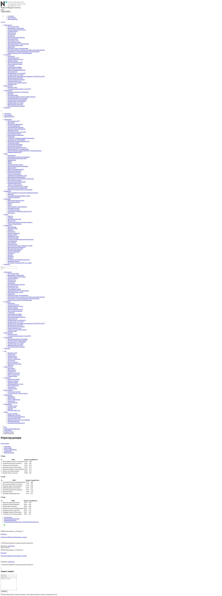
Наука (6, 154)
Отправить (4, 591)
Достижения (11, 360)
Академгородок (12, 241)
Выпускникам (8, 86)
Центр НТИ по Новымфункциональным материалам (16, 181)
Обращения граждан (10, 520)
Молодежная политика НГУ (16, 200)
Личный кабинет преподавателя (17, 100)
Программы (11, 122)
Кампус (10, 203)
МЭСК (10, 163)
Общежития (11, 47)
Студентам (11, 16)
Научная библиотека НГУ (15, 62)
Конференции (12, 160)
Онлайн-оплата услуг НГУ (16, 75)
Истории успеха (12, 87)
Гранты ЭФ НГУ (13, 413)
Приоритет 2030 (12, 228)
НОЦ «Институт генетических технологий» (21, 178)
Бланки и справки (13, 381)
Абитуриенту (8, 25)
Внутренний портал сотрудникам (17, 98)
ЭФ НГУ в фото (12, 357)
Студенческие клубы (14, 210)
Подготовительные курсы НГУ (17, 132)
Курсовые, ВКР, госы (14, 410)
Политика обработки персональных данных (14, 537)
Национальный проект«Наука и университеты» (15, 184)
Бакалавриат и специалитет (16, 28)
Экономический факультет (12, 429)
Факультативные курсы (15, 81)
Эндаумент (11, 253)
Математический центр (15, 171)
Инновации (7, 191)
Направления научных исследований (19, 157)
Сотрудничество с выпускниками (18, 393)
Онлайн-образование (14, 125)
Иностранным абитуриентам (16, 37)
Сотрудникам (12, 17)
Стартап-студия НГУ (14, 197)
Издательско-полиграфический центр (19, 259)
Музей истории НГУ (14, 252)
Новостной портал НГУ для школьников (20, 53)
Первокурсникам (13, 61)
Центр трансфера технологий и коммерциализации (23, 192)
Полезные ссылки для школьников (18, 48)
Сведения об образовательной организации (20, 239)
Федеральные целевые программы (18, 166)
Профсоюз (11, 256)
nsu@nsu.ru (11, 546)
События (10, 217)
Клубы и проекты (13, 362)
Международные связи (14, 363)
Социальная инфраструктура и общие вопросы (21, 96)
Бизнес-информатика (14, 399)
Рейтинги (10, 230)
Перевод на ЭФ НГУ (14, 373)
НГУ (5, 427)
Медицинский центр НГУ (15, 78)
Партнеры (7, 107)
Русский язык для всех (14, 133)
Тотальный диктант (13, 208)
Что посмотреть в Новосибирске (17, 206)
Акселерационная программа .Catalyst (19, 196)
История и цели (12, 353)
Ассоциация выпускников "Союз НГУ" (19, 89)
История (10, 258)
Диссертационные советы (15, 164)
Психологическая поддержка (16, 79)
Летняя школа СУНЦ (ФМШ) (16, 139)
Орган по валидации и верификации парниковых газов (17, 174)
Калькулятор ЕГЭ (13, 39)
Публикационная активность (16, 416)
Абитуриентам (8, 367)
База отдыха (11, 213)
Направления (8, 395)
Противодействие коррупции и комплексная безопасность (21, 522)
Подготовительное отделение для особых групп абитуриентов (26, 50)
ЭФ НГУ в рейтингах (14, 359)
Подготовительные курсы (15, 45)
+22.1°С (3, 22)
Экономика (11, 396)
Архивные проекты (13, 261)
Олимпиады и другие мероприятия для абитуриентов (23, 51)
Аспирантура (12, 34)
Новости (10, 216)
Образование (8, 119)
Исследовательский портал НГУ (17, 158)
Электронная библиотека (15, 144)
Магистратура (12, 33)
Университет (8, 225)
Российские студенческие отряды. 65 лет (20, 211)
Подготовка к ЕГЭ (13, 40)
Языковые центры (13, 130)
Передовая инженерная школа (16, 177)
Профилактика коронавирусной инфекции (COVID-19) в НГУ (26, 76)
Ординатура (11, 36)
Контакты (7, 264)
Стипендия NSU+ (13, 31)
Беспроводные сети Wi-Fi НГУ (17, 73)
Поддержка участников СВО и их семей (19, 263)
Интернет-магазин (13, 238)
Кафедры (10, 409)
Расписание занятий (14, 379)
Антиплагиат (12, 387)
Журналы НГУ (12, 168)
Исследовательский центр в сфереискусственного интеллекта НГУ (18, 187)
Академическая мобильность (16, 423)
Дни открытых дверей (14, 42)
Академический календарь (15, 127)
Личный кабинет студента (15, 59)
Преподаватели (12, 356)
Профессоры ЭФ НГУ (14, 415)
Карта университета (14, 374)
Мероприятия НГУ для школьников (18, 43)
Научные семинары (13, 421)
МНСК (10, 161)
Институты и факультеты (15, 124)
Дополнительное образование (16, 129)
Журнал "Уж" (12, 220)
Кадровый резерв (13, 95)
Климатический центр (14, 172)
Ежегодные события (14, 202)
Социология (11, 401)
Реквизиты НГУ (12, 234)
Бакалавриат (11, 368)
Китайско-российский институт (17, 147)
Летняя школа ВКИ (13, 143)
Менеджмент (11, 398)
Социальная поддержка (15, 67)
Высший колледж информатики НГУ (19, 141)
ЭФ (5, 351)
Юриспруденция (12, 402)
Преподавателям (12, 19)
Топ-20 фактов (12, 227)
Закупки (10, 255)
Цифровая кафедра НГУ (15, 152)
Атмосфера (7, 199)
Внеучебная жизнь (13, 385)
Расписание (11, 56)
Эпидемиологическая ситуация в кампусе (20, 222)
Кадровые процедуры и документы (18, 92)
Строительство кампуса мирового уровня (20, 245)
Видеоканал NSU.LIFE (14, 219)
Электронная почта (13, 57)
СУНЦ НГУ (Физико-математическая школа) (21, 138)
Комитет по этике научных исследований (20, 189)
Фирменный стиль (13, 236)
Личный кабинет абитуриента (16, 29)
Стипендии (11, 65)
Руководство (11, 231)
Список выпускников (14, 392)
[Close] (1, 593)
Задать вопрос (5, 443)
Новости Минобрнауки (14, 224)
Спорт (9, 205)
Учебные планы (12, 376)
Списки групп (12, 407)
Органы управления (14, 233)
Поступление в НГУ (14, 121)
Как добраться (12, 242)
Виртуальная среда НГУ (15, 68)
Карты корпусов (12, 71)
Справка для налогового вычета (17, 82)
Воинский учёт (12, 84)
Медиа (6, 214)
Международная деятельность (16, 247)
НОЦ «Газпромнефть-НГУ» (16, 169)
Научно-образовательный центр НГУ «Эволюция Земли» (25, 150)
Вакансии (10, 93)
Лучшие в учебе (9, 432)
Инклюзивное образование (16, 135)
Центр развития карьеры (15, 64)
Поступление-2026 (13, 26)
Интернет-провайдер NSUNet (16, 70)
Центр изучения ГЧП (14, 418)
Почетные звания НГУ (14, 250)
